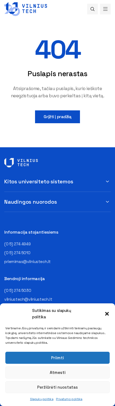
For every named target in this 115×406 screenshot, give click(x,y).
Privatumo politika (69, 399)
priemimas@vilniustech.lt (27, 261)
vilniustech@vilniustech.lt (28, 299)
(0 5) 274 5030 (17, 290)
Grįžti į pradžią (57, 116)
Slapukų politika (41, 399)
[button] (107, 313)
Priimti (57, 357)
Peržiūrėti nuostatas (57, 387)
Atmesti (58, 372)
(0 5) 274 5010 (17, 252)
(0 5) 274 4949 (17, 243)
